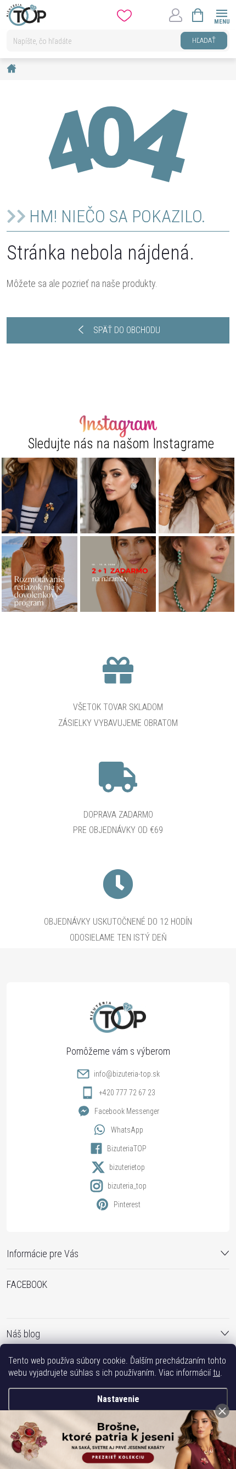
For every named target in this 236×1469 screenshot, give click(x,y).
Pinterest (127, 1204)
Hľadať (204, 40)
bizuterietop (127, 1167)
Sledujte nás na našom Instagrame (121, 444)
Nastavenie (118, 1399)
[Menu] (221, 14)
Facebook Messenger (126, 1111)
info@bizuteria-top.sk (127, 1074)
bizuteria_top (127, 1185)
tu (216, 1372)
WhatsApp (127, 1129)
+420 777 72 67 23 (127, 1092)
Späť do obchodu (126, 330)
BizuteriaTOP (127, 1148)
